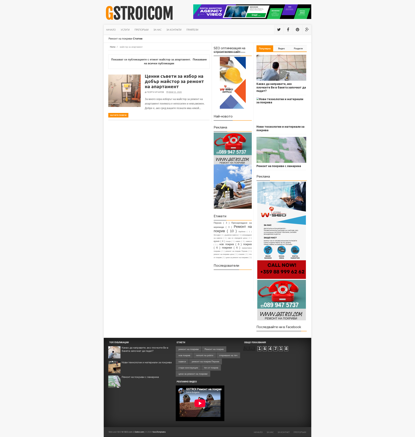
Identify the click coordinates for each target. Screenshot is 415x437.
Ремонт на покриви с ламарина (140, 377)
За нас (270, 432)
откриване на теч (228, 355)
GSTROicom (139, 13)
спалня (241, 254)
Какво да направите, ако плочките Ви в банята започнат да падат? (145, 349)
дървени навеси (231, 235)
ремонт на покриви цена (224, 254)
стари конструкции (188, 367)
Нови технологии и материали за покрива (147, 362)
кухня (217, 241)
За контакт (284, 432)
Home (112, 47)
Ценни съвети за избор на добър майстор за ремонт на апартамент (174, 81)
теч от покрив (211, 367)
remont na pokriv (204, 355)
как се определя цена (238, 238)
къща (228, 241)
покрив (247, 244)
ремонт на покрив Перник (236, 251)
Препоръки (300, 432)
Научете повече (118, 115)
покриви (228, 247)
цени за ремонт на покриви (237, 257)
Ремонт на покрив (214, 349)
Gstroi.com (139, 432)
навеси (249, 241)
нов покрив (227, 244)
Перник (218, 222)
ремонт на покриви (188, 349)
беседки (217, 235)
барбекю (242, 232)
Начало (258, 432)
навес (238, 241)
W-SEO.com (127, 432)
